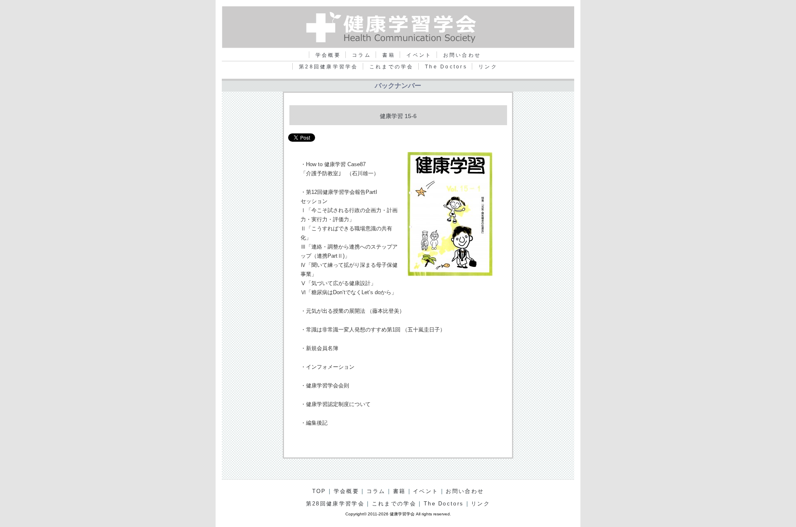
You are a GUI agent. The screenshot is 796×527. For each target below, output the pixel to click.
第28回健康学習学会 (328, 67)
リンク (488, 67)
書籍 (388, 55)
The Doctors (446, 67)
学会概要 (328, 55)
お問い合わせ (462, 55)
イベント (419, 55)
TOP (319, 491)
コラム (361, 55)
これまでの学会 (391, 67)
